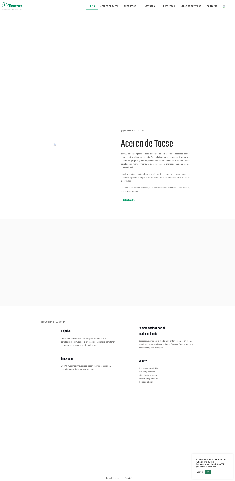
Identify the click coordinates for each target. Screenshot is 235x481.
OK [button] (208, 472)
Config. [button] (200, 472)
